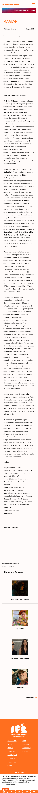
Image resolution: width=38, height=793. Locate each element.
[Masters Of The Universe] (20, 588)
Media (10, 748)
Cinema (10, 765)
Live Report (12, 755)
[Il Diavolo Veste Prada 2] (20, 647)
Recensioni (11, 741)
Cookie (25, 751)
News (9, 744)
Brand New (12, 762)
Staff (24, 741)
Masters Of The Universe (20, 599)
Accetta (5, 789)
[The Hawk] (20, 677)
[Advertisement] (19, 698)
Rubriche (11, 751)
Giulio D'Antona (10, 29)
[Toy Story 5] (20, 618)
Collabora (26, 748)
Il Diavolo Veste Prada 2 (20, 658)
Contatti (25, 744)
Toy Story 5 (20, 628)
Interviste (11, 758)
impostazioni (10, 784)
